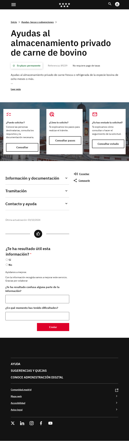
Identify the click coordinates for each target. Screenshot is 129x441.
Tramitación (16, 191)
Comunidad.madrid (21, 389)
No (10, 264)
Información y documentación (32, 178)
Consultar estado (108, 143)
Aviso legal (17, 409)
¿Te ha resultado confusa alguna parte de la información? (32, 289)
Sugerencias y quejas (29, 371)
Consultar (22, 147)
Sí (10, 259)
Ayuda (15, 364)
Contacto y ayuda (21, 204)
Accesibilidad (18, 403)
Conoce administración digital (37, 377)
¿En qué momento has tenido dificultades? (31, 307)
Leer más (16, 89)
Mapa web (16, 396)
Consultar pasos (65, 140)
